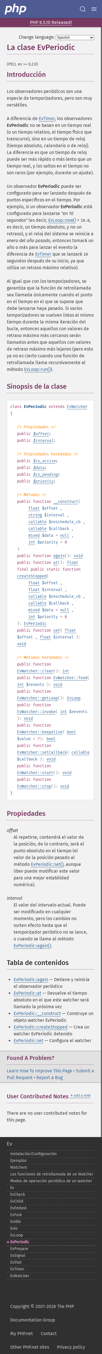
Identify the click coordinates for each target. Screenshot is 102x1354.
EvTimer (47, 118)
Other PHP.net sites (29, 1347)
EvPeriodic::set (28, 1040)
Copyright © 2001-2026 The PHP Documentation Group (42, 1313)
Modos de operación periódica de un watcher (51, 1181)
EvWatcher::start (35, 772)
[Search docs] (82, 9)
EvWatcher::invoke (36, 711)
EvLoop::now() (62, 220)
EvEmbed (18, 1208)
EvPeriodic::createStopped (41, 1027)
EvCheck (17, 1194)
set (56, 630)
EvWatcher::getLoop (37, 698)
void (78, 555)
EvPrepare (19, 1248)
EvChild (16, 1201)
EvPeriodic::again (31, 979)
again (59, 555)
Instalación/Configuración (33, 1153)
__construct (65, 501)
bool (71, 732)
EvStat (16, 1262)
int (31, 542)
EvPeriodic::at (27, 993)
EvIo (14, 1228)
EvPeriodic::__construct (37, 1013)
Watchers (18, 1167)
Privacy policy (71, 1347)
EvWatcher (77, 406)
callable (37, 522)
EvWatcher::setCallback (42, 752)
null (64, 535)
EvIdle (15, 1221)
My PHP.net (21, 1333)
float (34, 508)
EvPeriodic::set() (47, 864)
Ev (9, 1144)
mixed (34, 535)
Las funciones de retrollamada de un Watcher (51, 1174)
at (55, 562)
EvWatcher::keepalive (39, 732)
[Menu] (94, 9)
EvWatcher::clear (35, 671)
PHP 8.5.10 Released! (51, 22)
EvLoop (73, 698)
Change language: (37, 37)
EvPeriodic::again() (32, 945)
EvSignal (17, 1255)
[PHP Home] (16, 9)
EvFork (16, 1214)
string (35, 515)
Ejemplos (18, 1160)
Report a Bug (49, 1077)
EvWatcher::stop (34, 786)
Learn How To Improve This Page (39, 1070)
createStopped (31, 576)
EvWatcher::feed (70, 677)
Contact (49, 1333)
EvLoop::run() (37, 369)
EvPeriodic (35, 623)
